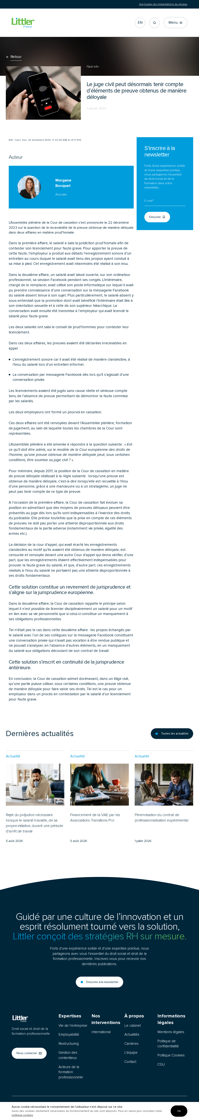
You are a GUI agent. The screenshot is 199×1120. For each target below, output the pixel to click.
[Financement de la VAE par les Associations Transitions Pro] (99, 797)
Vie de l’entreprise (72, 1025)
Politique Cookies (171, 1055)
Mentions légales (170, 1032)
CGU (161, 1064)
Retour (16, 57)
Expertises (69, 1016)
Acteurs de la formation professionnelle (70, 1072)
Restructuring (68, 1043)
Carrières (131, 1043)
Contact (130, 1062)
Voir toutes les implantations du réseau (163, 4)
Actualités (131, 1034)
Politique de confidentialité (168, 1044)
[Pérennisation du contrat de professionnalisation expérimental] (164, 797)
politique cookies (22, 1115)
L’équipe (131, 1052)
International (101, 1032)
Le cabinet (132, 1025)
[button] (154, 22)
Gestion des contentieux (67, 1055)
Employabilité (68, 1034)
